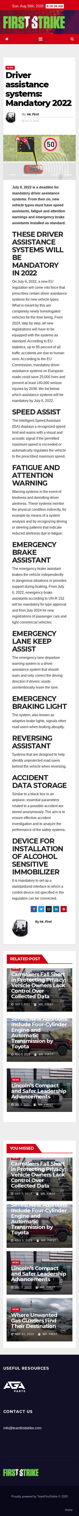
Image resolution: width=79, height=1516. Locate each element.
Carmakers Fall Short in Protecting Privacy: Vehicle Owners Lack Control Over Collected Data (38, 985)
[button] (72, 39)
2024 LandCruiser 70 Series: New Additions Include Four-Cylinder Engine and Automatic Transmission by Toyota (39, 1030)
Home (68, 1510)
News (10, 67)
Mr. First (33, 114)
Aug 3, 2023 (23, 1240)
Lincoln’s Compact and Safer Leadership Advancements (38, 1091)
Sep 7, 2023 (23, 1193)
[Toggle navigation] (40, 39)
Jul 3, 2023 (23, 1287)
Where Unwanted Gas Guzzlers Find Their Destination (34, 1320)
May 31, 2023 (24, 1334)
